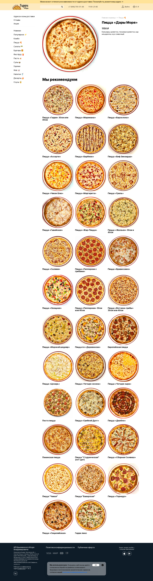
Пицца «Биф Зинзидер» (120, 156)
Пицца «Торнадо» (117, 496)
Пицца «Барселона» (118, 117)
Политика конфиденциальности (60, 547)
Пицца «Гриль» (116, 193)
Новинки (17, 31)
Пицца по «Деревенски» (87, 347)
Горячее (17, 66)
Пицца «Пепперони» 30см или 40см (88, 309)
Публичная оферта (86, 547)
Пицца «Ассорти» (51, 156)
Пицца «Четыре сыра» (119, 384)
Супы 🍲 (17, 62)
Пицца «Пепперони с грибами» (86, 270)
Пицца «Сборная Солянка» (122, 457)
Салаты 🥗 (18, 46)
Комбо (16, 38)
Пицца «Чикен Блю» (52, 193)
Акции (16, 24)
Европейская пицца (118, 347)
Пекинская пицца (51, 457)
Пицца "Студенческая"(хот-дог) (87, 458)
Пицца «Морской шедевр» (56, 347)
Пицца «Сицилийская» (54, 533)
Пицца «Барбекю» (84, 156)
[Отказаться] (102, 565)
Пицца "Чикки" (50, 496)
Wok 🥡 (17, 70)
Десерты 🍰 (19, 78)
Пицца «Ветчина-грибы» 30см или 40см (121, 309)
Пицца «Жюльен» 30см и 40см (121, 231)
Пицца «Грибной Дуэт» (87, 421)
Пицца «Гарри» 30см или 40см (55, 118)
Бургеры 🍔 (18, 50)
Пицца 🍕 (18, 42)
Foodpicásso (21, 568)
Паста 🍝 (18, 58)
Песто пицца (48, 421)
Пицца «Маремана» (85, 117)
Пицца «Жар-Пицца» (86, 230)
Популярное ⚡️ (20, 34)
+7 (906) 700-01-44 (76, 7)
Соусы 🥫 (18, 82)
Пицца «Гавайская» (52, 230)
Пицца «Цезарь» (51, 384)
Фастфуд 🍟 (19, 54)
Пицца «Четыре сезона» (88, 384)
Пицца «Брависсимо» (119, 269)
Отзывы (17, 20)
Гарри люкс (81, 533)
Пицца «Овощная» (52, 308)
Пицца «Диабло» (117, 421)
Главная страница (109, 18)
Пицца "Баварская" (85, 496)
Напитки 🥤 (19, 74)
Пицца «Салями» (51, 269)
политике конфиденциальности (74, 572)
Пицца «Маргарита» (85, 193)
